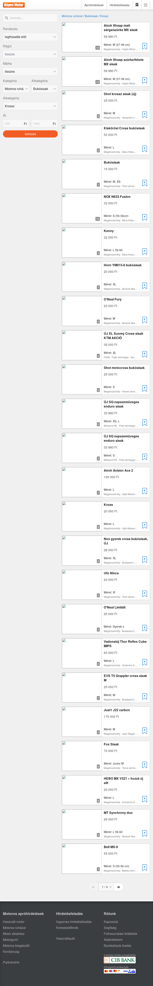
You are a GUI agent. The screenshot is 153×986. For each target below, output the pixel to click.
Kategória (10, 80)
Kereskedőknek (67, 927)
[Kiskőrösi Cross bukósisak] (82, 152)
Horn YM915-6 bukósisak (123, 265)
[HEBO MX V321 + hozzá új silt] (82, 802)
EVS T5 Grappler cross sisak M (125, 677)
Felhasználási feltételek (120, 933)
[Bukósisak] (82, 186)
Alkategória (39, 80)
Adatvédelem (113, 939)
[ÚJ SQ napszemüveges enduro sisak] (82, 426)
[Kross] (82, 529)
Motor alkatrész (14, 933)
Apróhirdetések (94, 5)
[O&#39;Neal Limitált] (82, 631)
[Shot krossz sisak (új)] (82, 118)
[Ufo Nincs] (82, 597)
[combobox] (30, 54)
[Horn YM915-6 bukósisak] (82, 289)
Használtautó (65, 938)
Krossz (104, 16)
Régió (7, 46)
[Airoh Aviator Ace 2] (82, 494)
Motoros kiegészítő (16, 945)
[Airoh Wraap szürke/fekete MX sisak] (82, 84)
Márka (7, 63)
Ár (4, 115)
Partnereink (11, 962)
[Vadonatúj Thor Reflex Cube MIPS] (82, 665)
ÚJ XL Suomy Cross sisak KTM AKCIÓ (123, 335)
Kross (108, 504)
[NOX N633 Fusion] (82, 220)
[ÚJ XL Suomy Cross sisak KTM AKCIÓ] (82, 357)
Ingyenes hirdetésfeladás (74, 921)
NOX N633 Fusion (117, 196)
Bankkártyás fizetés (117, 945)
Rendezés (10, 28)
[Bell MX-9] (82, 871)
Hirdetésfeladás (119, 5)
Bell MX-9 (111, 847)
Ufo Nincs (111, 573)
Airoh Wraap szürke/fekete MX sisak (124, 61)
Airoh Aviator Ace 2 (118, 470)
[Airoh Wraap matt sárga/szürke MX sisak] (82, 49)
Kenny (109, 230)
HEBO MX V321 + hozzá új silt (123, 780)
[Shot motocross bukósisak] (82, 392)
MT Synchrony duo (118, 812)
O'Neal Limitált (115, 607)
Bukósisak (91, 16)
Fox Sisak (111, 744)
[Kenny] (82, 255)
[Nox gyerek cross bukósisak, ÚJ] (82, 563)
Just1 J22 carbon (117, 710)
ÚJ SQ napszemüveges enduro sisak (121, 404)
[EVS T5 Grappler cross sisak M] (82, 700)
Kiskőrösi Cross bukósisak (124, 128)
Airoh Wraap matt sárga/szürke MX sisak (121, 27)
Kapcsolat (111, 921)
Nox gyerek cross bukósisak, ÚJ (126, 540)
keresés (30, 134)
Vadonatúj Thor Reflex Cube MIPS (125, 643)
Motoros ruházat (72, 16)
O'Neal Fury (113, 299)
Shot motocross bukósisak (124, 367)
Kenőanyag (11, 951)
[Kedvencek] (137, 5)
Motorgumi (10, 939)
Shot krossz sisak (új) (120, 94)
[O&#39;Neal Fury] (82, 323)
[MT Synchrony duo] (82, 837)
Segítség (110, 927)
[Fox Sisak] (82, 768)
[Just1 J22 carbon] (82, 734)
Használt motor (13, 921)
